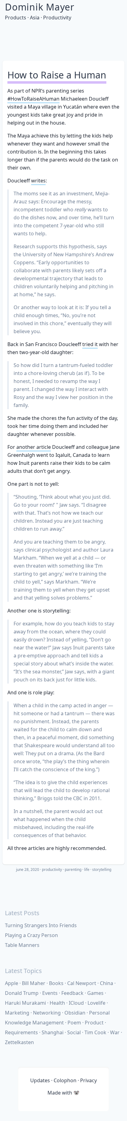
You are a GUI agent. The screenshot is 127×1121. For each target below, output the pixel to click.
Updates (40, 1080)
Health (57, 1002)
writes (38, 180)
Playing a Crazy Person (31, 935)
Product (94, 1022)
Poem (74, 1022)
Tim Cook (95, 1032)
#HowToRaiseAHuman (33, 98)
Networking (47, 1012)
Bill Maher (33, 983)
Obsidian (74, 1012)
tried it (90, 344)
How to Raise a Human (56, 75)
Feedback (72, 993)
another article (33, 447)
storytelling (101, 869)
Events (50, 993)
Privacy (88, 1080)
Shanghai (52, 1032)
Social (74, 1032)
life (86, 869)
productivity (52, 869)
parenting (73, 869)
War (115, 1032)
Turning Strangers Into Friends (41, 925)
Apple (11, 983)
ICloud (76, 1002)
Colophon (65, 1080)
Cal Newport (81, 983)
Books (56, 983)
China (106, 983)
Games (95, 993)
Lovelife (96, 1002)
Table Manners (22, 945)
